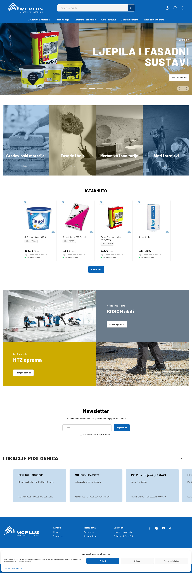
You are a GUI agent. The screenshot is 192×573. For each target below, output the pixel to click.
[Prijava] (167, 8)
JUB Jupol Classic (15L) (34, 237)
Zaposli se (58, 536)
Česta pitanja (90, 527)
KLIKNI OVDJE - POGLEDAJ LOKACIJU (35, 496)
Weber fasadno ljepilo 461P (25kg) (110, 238)
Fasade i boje (62, 19)
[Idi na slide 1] (83, 88)
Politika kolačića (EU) (123, 536)
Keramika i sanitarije (85, 19)
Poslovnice (89, 532)
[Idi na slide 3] (100, 88)
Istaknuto (96, 190)
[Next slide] (167, 217)
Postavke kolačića (171, 561)
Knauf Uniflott (144, 237)
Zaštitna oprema (129, 19)
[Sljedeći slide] (186, 88)
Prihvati (103, 561)
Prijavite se (122, 427)
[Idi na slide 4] (109, 88)
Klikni (26, 166)
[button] (151, 231)
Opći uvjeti (19, 568)
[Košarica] (182, 8)
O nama (56, 532)
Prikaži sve (96, 269)
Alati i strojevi (108, 19)
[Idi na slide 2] (92, 88)
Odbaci (137, 561)
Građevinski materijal (39, 19)
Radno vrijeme (90, 536)
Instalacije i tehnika (154, 19)
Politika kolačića (9, 568)
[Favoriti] (175, 8)
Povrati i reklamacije (123, 532)
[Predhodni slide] (180, 88)
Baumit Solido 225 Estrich (74, 237)
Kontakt (57, 527)
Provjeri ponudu (179, 77)
